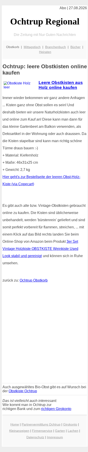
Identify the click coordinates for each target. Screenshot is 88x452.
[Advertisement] (44, 334)
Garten (60, 430)
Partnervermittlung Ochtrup (41, 424)
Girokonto (70, 424)
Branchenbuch (55, 47)
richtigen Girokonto (56, 409)
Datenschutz (35, 437)
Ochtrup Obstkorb (34, 280)
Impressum (55, 437)
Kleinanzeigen (19, 430)
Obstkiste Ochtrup (23, 391)
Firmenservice (42, 430)
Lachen (73, 430)
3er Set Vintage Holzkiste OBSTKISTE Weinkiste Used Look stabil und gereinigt (40, 249)
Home (14, 424)
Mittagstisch (32, 47)
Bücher (75, 47)
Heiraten (45, 52)
